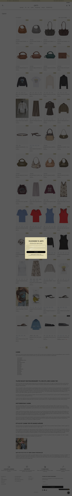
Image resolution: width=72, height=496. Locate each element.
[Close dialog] (46, 238)
